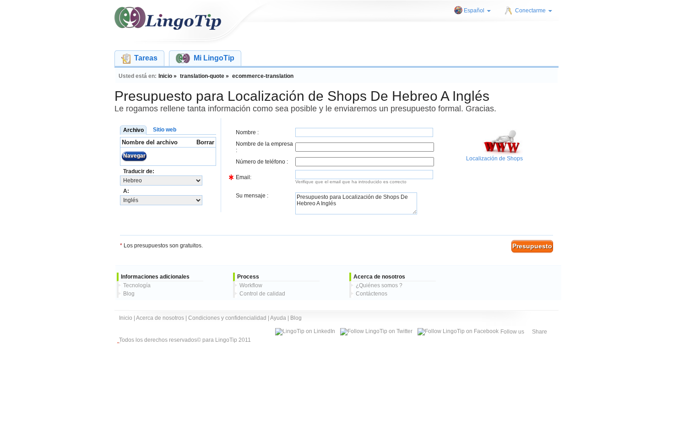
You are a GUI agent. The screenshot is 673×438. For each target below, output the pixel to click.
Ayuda (278, 318)
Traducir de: (138, 171)
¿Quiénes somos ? (379, 285)
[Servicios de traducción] (167, 18)
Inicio (125, 318)
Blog (129, 293)
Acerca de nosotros (160, 318)
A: (126, 191)
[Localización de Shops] (502, 153)
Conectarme (530, 10)
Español (474, 10)
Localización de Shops (494, 158)
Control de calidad (262, 293)
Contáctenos (371, 293)
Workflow (250, 285)
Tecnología (137, 285)
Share (539, 331)
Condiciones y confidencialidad (227, 318)
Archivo (133, 130)
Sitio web (164, 129)
